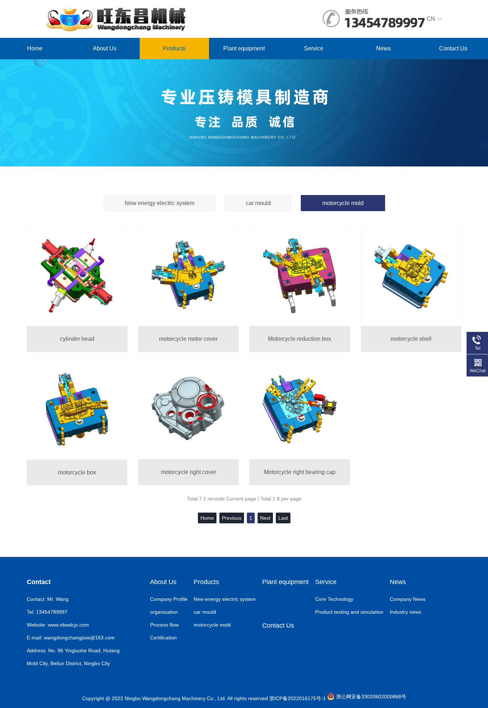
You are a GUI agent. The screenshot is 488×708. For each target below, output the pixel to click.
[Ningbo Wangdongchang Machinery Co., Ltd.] (116, 18)
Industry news (405, 612)
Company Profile (169, 599)
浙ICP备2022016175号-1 (297, 698)
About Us (104, 48)
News (383, 48)
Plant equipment (244, 48)
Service (313, 48)
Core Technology (334, 599)
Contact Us (453, 48)
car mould (258, 203)
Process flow (164, 625)
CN (431, 19)
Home (35, 48)
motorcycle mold (343, 203)
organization (164, 612)
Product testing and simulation (349, 612)
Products (174, 48)
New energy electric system (159, 203)
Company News (407, 599)
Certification (163, 637)
